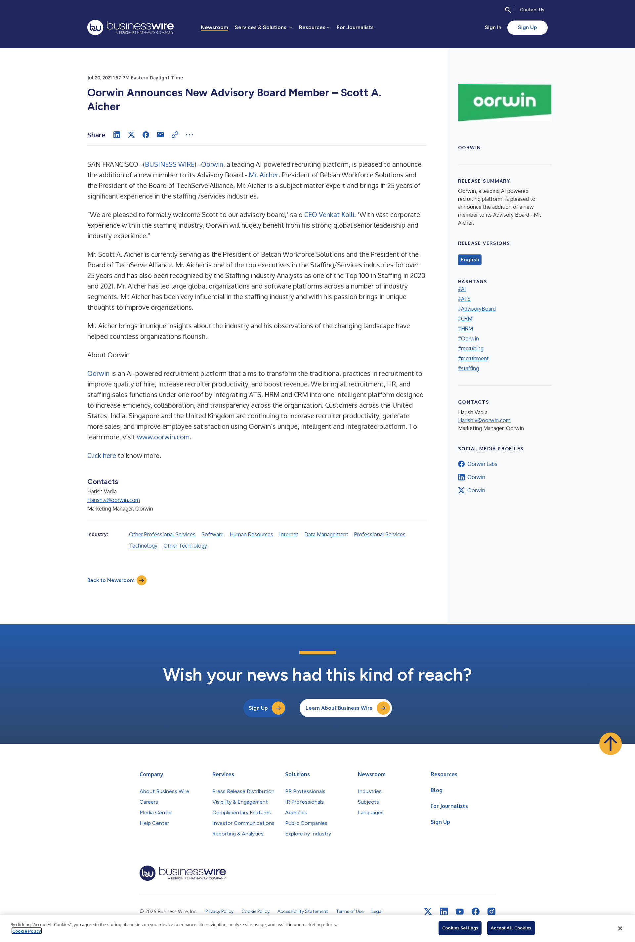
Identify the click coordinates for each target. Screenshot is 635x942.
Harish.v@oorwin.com (113, 500)
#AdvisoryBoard (477, 308)
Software (212, 534)
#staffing (468, 368)
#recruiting (471, 348)
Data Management (326, 534)
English (470, 260)
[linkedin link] (444, 912)
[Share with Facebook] (146, 134)
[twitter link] (428, 911)
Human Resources (251, 534)
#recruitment (473, 358)
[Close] (620, 928)
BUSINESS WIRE (169, 164)
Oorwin (212, 164)
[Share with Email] (160, 134)
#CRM (465, 318)
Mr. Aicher (263, 174)
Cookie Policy (26, 930)
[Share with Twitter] (131, 134)
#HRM (465, 328)
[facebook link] (476, 912)
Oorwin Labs (482, 464)
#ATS (464, 298)
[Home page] (130, 27)
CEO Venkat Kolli (329, 214)
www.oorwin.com (163, 436)
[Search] (508, 10)
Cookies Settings (460, 927)
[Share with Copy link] (175, 134)
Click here (101, 455)
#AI (462, 289)
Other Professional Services (162, 534)
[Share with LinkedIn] (116, 134)
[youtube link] (460, 912)
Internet (288, 534)
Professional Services (379, 534)
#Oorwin (468, 338)
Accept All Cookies (511, 927)
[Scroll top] (610, 744)
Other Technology (185, 545)
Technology (143, 545)
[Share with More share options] (189, 134)
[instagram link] (491, 912)
